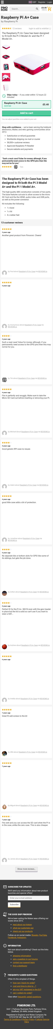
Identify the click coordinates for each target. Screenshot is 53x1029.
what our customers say (23, 928)
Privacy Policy (28, 1019)
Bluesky (35, 935)
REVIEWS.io (42, 271)
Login (49, 2)
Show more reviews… (26, 869)
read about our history (22, 924)
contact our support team (24, 962)
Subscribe (14, 904)
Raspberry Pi (11, 21)
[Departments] (2, 2)
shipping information (22, 956)
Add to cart (26, 113)
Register (41, 2)
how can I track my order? (24, 983)
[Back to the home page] (4, 9)
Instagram (21, 937)
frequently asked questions (29, 997)
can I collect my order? (22, 993)
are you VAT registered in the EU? (27, 989)
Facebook (12, 937)
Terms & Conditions (12, 1019)
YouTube (43, 935)
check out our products (23, 931)
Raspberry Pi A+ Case (27, 271)
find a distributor (20, 966)
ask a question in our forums (25, 959)
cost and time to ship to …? (24, 986)
